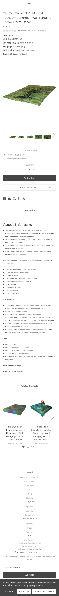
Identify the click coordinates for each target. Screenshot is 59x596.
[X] (19, 199)
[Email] (9, 199)
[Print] (14, 199)
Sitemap (29, 498)
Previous (5, 134)
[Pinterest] (23, 199)
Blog (29, 494)
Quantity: (29, 165)
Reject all (24, 591)
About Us (29, 485)
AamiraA (29, 524)
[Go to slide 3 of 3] (33, 447)
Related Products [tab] (29, 386)
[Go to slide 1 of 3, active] (23, 447)
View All (29, 532)
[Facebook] (4, 199)
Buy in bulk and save (24, 50)
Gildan (30, 528)
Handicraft (29, 515)
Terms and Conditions (29, 477)
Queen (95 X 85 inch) (16, 158)
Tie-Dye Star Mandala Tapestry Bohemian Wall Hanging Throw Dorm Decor (15, 433)
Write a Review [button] (39, 31)
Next (54, 134)
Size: (29, 150)
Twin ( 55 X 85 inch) (16, 155)
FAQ (29, 490)
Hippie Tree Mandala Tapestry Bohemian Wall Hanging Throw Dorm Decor (41, 433)
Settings (8, 591)
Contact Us (29, 481)
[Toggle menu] (4, 4)
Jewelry (29, 511)
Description (29, 210)
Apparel (29, 507)
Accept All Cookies (44, 591)
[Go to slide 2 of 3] (28, 447)
